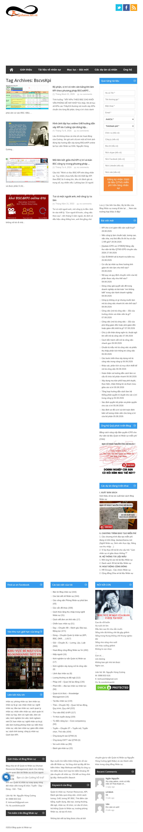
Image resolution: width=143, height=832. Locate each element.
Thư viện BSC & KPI (62, 712)
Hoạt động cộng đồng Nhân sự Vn (68, 650)
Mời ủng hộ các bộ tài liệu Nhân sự (117, 560)
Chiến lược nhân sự (61, 623)
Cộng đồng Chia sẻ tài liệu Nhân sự (117, 573)
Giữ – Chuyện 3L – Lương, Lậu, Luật (69, 643)
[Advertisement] (71, 40)
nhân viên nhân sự (22, 711)
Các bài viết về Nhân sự (63, 596)
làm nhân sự (34, 701)
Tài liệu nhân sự (60, 701)
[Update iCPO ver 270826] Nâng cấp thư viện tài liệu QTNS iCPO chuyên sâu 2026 (119, 249)
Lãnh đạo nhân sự (61, 673)
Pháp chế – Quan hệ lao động (66, 682)
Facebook (126, 7)
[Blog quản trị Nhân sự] (22, 10)
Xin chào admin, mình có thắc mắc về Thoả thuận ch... (118, 782)
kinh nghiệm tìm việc (19, 718)
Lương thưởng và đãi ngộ (64, 677)
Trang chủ (11, 70)
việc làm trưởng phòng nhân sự (20, 725)
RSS (133, 7)
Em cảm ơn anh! (112, 807)
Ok (107, 795)
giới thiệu (112, 761)
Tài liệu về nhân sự (49, 69)
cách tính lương (16, 731)
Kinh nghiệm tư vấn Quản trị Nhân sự (69, 658)
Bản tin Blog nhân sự (62, 592)
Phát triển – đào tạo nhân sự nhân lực (69, 686)
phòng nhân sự (21, 701)
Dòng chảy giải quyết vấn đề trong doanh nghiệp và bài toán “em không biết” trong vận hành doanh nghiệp (118, 289)
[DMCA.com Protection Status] (112, 690)
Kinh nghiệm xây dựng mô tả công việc (70, 666)
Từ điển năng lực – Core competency (69, 721)
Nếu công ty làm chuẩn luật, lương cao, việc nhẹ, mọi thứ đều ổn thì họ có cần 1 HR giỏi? (119, 238)
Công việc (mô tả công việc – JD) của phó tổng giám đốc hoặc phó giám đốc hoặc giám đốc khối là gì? (119, 325)
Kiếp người (57, 654)
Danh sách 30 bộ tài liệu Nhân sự (116, 563)
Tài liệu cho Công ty (21, 77)
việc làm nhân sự (21, 728)
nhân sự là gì (11, 705)
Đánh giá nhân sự (61, 748)
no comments (86, 94)
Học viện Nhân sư (49, 77)
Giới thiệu (26, 69)
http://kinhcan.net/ (69, 767)
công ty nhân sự (31, 731)
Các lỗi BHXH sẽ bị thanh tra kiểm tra (118, 257)
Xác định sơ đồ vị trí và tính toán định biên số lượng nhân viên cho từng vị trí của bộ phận (119, 413)
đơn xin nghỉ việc (25, 715)
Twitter (119, 7)
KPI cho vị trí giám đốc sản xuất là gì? (118, 228)
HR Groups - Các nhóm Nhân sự (116, 570)
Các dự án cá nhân (106, 69)
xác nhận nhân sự (26, 705)
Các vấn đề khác (60, 608)
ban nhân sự (18, 721)
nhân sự (9, 701)
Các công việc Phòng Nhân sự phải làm (70, 600)
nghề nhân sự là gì (33, 721)
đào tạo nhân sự (21, 708)
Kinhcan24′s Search (66, 777)
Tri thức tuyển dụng (61, 717)
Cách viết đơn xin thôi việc (64, 619)
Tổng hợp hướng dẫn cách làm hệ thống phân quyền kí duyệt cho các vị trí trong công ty (119, 394)
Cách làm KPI (12, 735)
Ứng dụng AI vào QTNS (63, 736)
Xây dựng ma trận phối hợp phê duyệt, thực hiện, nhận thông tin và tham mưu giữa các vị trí (119, 383)
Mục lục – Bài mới (78, 69)
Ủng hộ (127, 69)
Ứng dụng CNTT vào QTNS (65, 740)
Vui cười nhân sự (60, 744)
